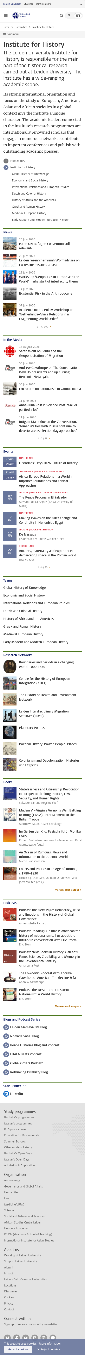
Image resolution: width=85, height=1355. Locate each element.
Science (9, 1210)
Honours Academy (16, 1228)
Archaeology (12, 1180)
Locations (10, 1285)
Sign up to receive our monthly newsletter (31, 1324)
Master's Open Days (17, 1159)
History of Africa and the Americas (34, 200)
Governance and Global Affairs (23, 1186)
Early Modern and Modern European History (40, 220)
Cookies (9, 1297)
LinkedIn (13, 1094)
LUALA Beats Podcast (22, 1054)
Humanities (21, 27)
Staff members (43, 4)
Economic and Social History (30, 180)
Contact (9, 1309)
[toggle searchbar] (61, 15)
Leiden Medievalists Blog (25, 1027)
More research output (67, 889)
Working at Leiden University (22, 1255)
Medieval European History (29, 213)
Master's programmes (18, 1123)
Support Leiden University (20, 1261)
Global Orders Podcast (23, 1063)
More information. (50, 1344)
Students (28, 4)
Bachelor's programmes (19, 1117)
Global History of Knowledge (30, 174)
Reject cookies (50, 1349)
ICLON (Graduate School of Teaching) (28, 1234)
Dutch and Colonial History (29, 194)
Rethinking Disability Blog (25, 1072)
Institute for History (22, 167)
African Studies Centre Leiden (22, 1222)
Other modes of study (18, 1147)
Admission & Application (19, 1165)
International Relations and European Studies (40, 187)
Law (6, 1198)
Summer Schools (15, 1141)
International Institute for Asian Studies (29, 1240)
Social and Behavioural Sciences (24, 1216)
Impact (8, 1273)
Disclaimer (10, 1291)
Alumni (8, 1267)
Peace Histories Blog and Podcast (31, 1045)
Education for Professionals (21, 1135)
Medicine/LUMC (14, 1204)
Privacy (8, 1303)
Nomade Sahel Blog (21, 1036)
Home (6, 27)
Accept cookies (18, 1349)
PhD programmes (15, 1129)
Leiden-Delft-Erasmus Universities (25, 1279)
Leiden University (12, 4)
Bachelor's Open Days (18, 1153)
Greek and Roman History (28, 207)
